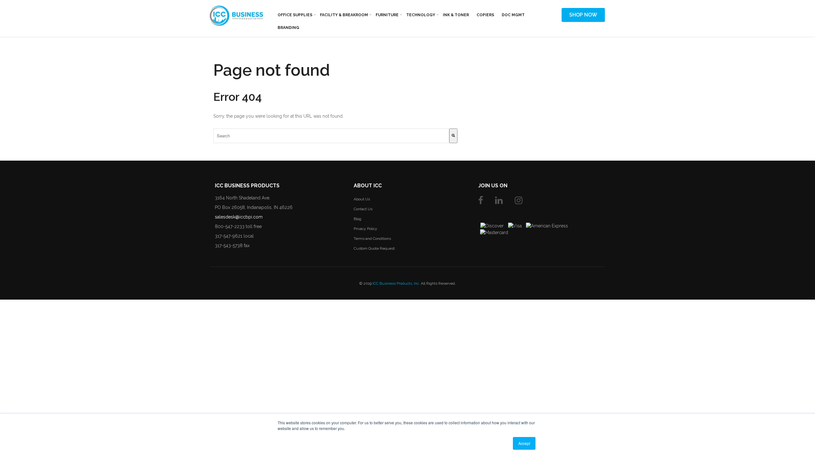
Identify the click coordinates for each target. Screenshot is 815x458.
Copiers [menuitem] (485, 15)
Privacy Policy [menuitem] (365, 228)
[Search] (453, 135)
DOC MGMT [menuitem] (513, 15)
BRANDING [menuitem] (288, 27)
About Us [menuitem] (362, 199)
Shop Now (583, 15)
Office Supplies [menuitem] (295, 15)
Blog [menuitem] (357, 219)
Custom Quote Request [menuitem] (374, 248)
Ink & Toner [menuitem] (456, 15)
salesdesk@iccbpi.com (239, 216)
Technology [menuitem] (420, 15)
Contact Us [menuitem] (363, 209)
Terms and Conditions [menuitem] (372, 238)
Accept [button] (524, 443)
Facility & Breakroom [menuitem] (344, 15)
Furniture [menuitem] (387, 15)
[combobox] (331, 135)
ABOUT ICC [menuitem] (368, 186)
